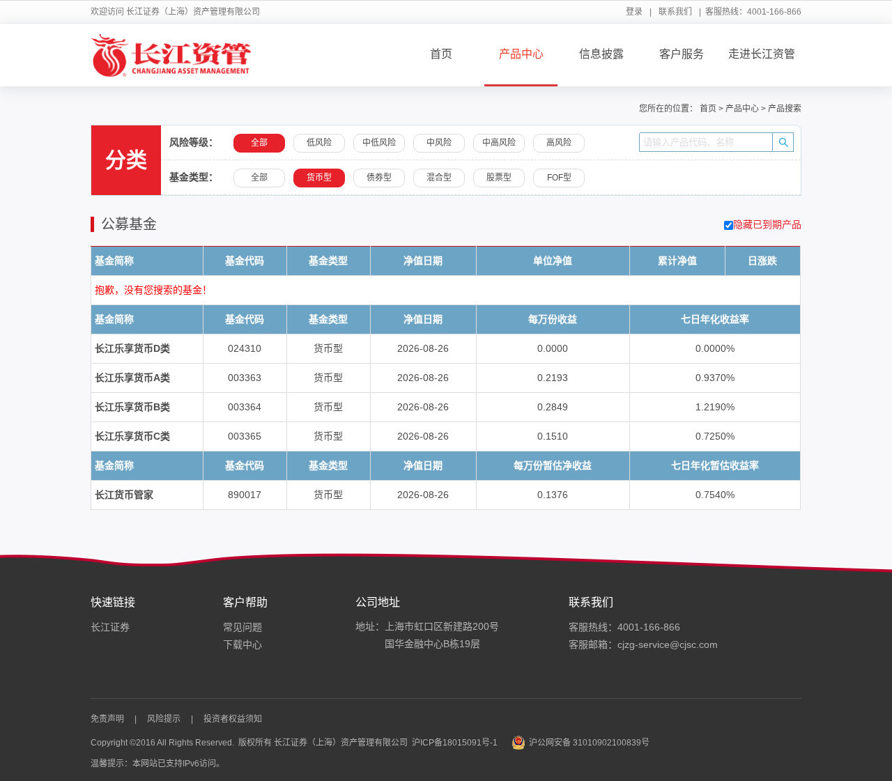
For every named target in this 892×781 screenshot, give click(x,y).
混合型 (439, 178)
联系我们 (675, 12)
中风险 (439, 143)
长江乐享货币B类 (132, 406)
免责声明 (107, 719)
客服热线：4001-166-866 (624, 627)
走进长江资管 (761, 54)
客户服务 (681, 54)
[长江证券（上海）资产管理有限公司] (171, 55)
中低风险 (379, 143)
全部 (259, 178)
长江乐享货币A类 (132, 377)
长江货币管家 (124, 494)
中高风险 (499, 143)
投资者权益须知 (232, 719)
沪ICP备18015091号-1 (455, 743)
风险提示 (163, 719)
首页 (441, 54)
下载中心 (242, 644)
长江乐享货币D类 (132, 348)
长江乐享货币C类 (132, 436)
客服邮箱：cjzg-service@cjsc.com (643, 644)
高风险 (558, 143)
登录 (634, 12)
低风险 (319, 143)
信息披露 (601, 54)
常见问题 (242, 627)
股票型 (499, 178)
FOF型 (559, 178)
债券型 (379, 178)
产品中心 (521, 54)
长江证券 (110, 627)
